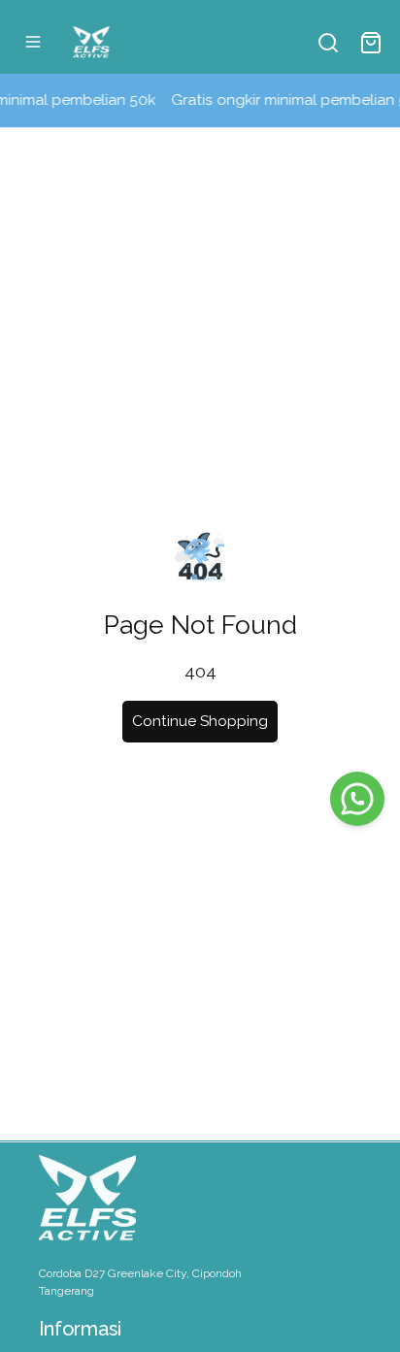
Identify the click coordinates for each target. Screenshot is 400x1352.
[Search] (328, 42)
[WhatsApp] (357, 799)
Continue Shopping (200, 721)
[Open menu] (33, 41)
